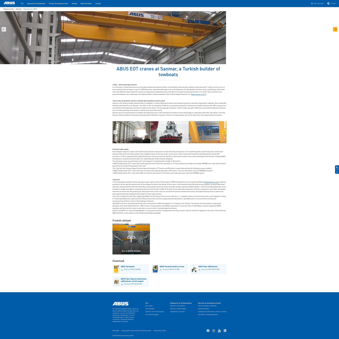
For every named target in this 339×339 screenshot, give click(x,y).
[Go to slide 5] (171, 140)
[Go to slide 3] (168, 140)
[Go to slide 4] (170, 140)
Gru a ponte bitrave (131, 251)
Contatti (98, 3)
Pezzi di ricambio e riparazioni (207, 306)
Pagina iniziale (9, 9)
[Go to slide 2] (167, 140)
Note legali (115, 330)
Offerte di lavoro (86, 3)
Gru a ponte (149, 306)
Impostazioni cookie (160, 330)
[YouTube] (219, 330)
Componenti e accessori (177, 311)
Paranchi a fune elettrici (177, 306)
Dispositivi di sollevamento (36, 3)
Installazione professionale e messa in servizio (212, 311)
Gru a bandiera (150, 309)
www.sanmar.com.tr (198, 94)
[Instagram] (213, 330)
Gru (22, 3)
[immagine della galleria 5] (170, 132)
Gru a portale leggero (152, 314)
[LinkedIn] (225, 330)
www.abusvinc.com (211, 182)
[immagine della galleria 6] (208, 132)
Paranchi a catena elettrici (178, 309)
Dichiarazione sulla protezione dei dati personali (136, 330)
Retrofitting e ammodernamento (208, 314)
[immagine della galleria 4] (131, 132)
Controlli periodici (203, 309)
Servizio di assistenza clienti (58, 3)
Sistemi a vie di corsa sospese (154, 311)
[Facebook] (208, 330)
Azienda (74, 3)
